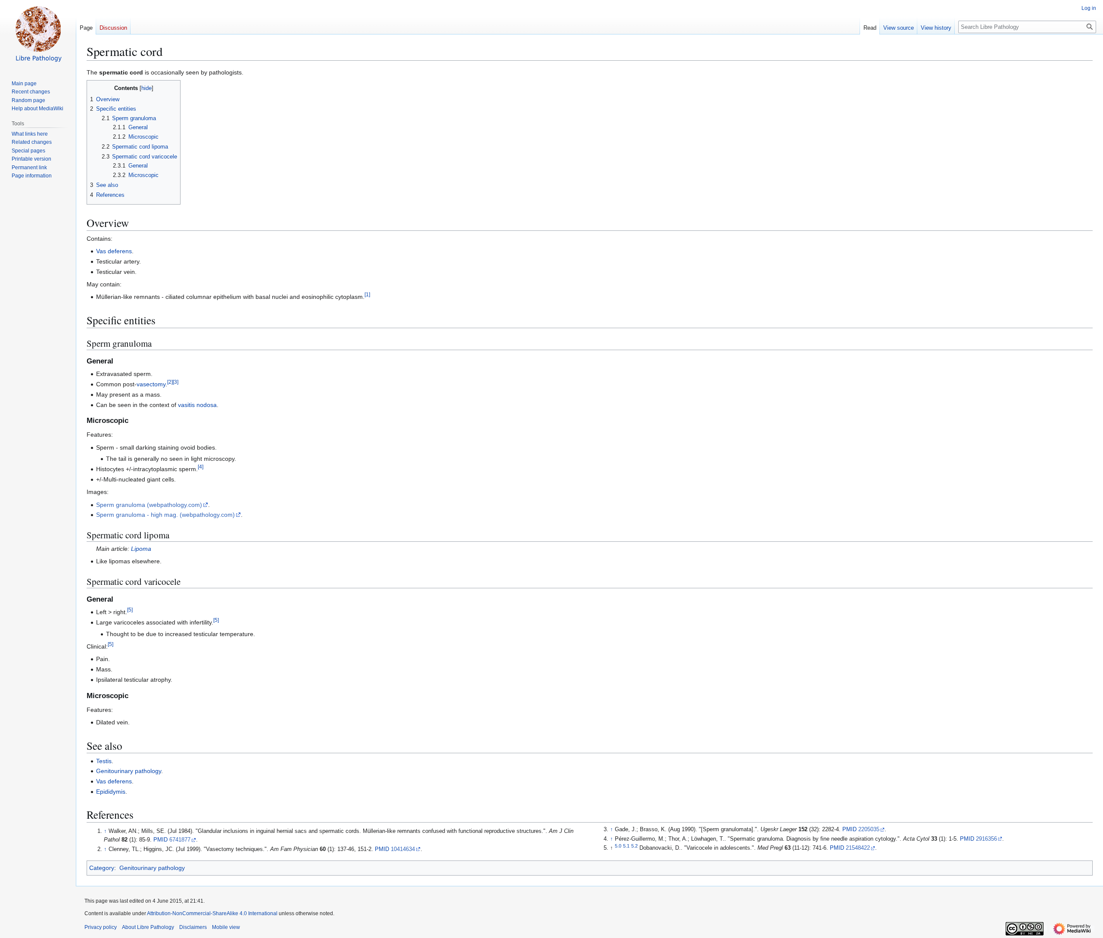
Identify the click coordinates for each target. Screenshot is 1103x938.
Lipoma (141, 548)
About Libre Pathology (148, 927)
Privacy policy (100, 927)
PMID (160, 840)
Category (101, 867)
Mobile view (226, 927)
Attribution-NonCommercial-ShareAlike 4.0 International (212, 913)
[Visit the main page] (37, 34)
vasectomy (151, 384)
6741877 (179, 840)
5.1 (626, 845)
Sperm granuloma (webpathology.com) (149, 504)
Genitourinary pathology (128, 770)
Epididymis (110, 791)
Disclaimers (193, 927)
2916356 (986, 839)
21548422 (858, 848)
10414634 (403, 849)
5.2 (634, 845)
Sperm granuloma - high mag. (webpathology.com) (165, 514)
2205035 (868, 829)
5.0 (618, 845)
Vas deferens (114, 251)
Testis (104, 761)
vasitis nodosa (197, 404)
